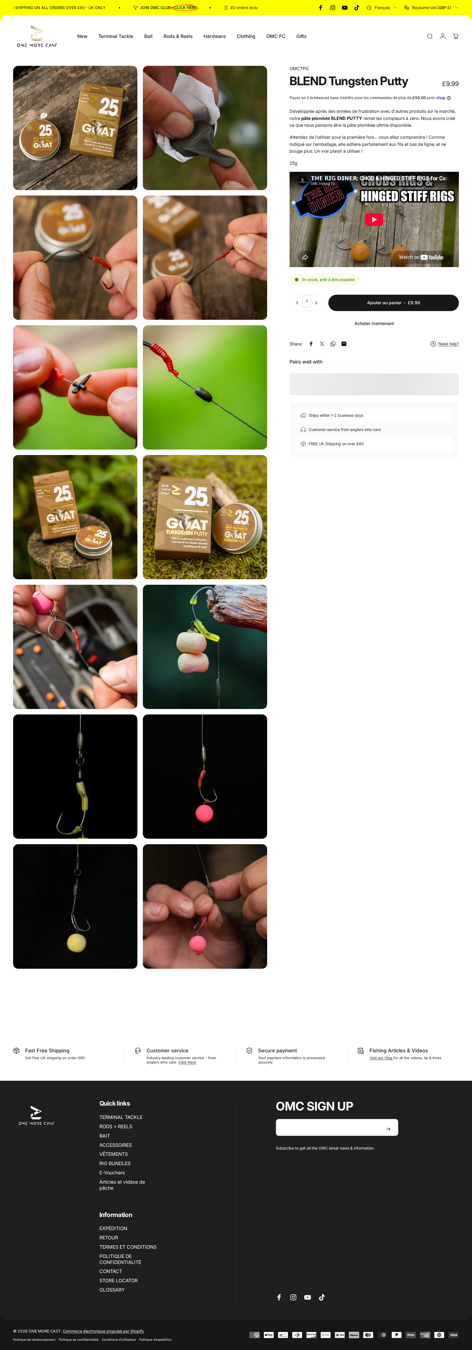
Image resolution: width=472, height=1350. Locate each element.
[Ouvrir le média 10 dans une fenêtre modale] (205, 647)
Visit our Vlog (381, 1058)
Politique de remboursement (34, 1340)
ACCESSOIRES (115, 1145)
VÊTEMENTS (113, 1154)
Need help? (448, 343)
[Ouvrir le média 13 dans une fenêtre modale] (75, 906)
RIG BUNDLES (115, 1163)
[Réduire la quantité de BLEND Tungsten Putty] (296, 303)
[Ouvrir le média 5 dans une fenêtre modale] (75, 387)
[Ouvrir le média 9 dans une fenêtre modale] (75, 647)
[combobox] (382, 7)
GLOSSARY (112, 1290)
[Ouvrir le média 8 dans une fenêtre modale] (205, 517)
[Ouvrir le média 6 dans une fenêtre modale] (205, 387)
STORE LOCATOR (118, 1280)
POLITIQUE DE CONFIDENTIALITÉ (120, 1259)
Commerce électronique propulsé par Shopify (103, 1331)
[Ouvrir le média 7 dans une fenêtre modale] (75, 517)
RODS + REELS (115, 1126)
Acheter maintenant (374, 323)
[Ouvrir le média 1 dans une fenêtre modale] (75, 128)
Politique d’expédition (155, 1340)
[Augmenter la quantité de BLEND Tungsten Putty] (317, 303)
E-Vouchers (112, 1172)
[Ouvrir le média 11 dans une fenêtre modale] (75, 776)
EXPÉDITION (113, 1228)
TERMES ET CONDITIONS (128, 1247)
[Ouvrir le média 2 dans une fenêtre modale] (205, 128)
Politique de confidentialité (79, 1340)
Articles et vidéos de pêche (122, 1185)
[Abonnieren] (388, 1129)
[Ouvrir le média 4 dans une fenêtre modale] (205, 258)
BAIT (104, 1136)
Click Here (187, 1062)
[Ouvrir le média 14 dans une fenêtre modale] (205, 906)
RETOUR (108, 1237)
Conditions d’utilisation (119, 1340)
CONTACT (110, 1271)
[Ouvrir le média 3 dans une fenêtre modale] (75, 258)
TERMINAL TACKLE (121, 1117)
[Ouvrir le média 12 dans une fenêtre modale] (205, 776)
